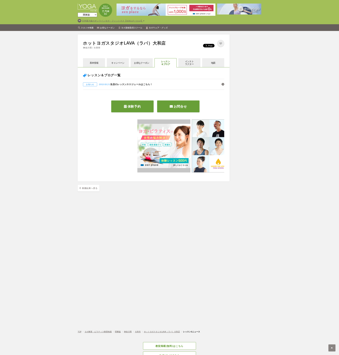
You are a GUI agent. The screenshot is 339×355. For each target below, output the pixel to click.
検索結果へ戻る (90, 188)
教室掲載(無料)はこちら (169, 345)
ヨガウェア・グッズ (158, 27)
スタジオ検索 (87, 27)
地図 (213, 62)
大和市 (138, 331)
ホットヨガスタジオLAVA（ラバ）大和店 (162, 331)
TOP (79, 331)
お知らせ (90, 84)
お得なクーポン (107, 27)
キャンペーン (117, 62)
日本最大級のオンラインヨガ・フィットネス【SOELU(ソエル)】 (112, 20)
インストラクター (189, 62)
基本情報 (94, 62)
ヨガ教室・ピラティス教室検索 (98, 331)
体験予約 (134, 106)
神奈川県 (128, 331)
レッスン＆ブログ (165, 62)
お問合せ (180, 106)
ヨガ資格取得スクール (131, 27)
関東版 (118, 331)
